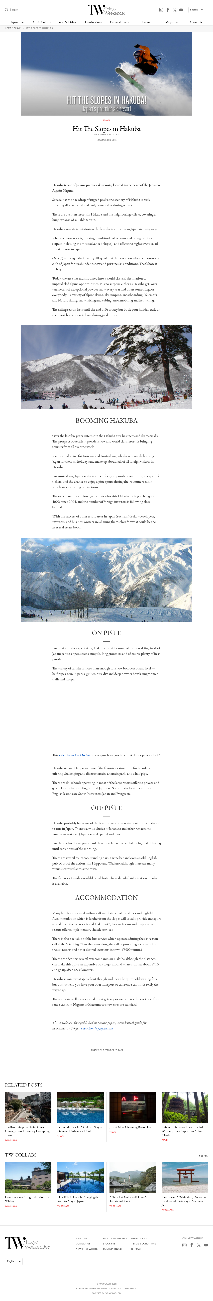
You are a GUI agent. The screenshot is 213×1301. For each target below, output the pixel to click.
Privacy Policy (140, 1238)
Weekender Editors (108, 135)
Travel (18, 28)
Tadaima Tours (112, 1249)
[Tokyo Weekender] (27, 1248)
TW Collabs (11, 1140)
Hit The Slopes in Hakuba (39, 28)
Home (8, 28)
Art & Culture (41, 22)
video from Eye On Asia (75, 755)
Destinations (93, 22)
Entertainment (119, 22)
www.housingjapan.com (97, 1028)
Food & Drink (67, 22)
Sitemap (136, 1249)
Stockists (109, 1243)
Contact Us (83, 1243)
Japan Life (17, 22)
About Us (195, 22)
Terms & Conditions (143, 1243)
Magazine (171, 22)
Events (146, 22)
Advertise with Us (87, 1249)
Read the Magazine (115, 1238)
